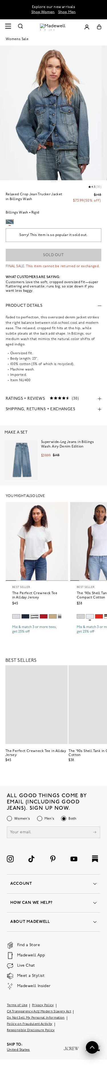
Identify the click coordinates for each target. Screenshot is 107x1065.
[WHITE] (35, 616)
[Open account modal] (86, 26)
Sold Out (53, 255)
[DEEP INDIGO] (25, 616)
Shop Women (43, 12)
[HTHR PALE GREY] (16, 616)
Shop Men (67, 12)
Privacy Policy (43, 1005)
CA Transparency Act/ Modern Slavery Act (39, 1011)
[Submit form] (94, 833)
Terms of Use (17, 1005)
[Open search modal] (20, 26)
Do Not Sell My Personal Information (36, 1018)
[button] (92, 1047)
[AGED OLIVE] (53, 616)
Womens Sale (17, 39)
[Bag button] (99, 26)
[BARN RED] (44, 616)
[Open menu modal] (8, 26)
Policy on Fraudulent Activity (30, 1024)
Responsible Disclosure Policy (31, 1030)
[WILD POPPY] (99, 616)
